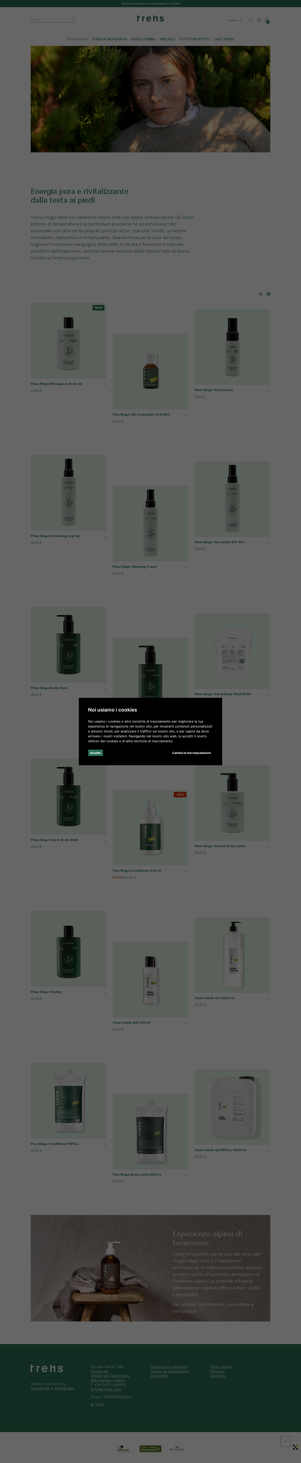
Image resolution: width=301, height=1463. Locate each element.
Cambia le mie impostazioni (191, 753)
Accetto (95, 753)
